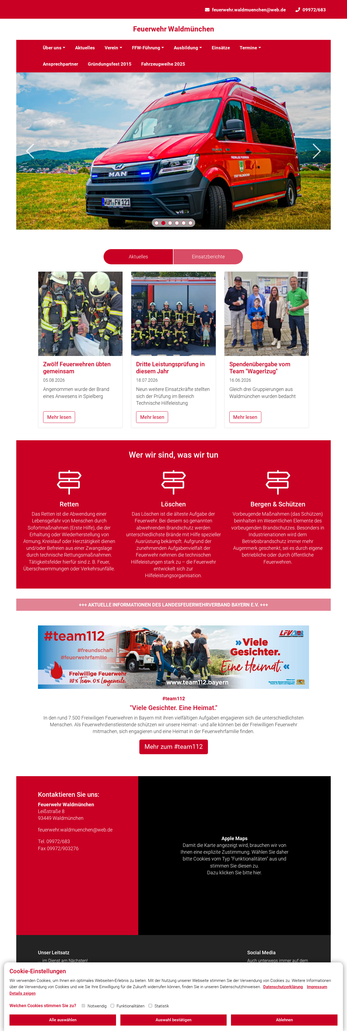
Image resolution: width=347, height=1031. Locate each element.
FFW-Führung (146, 47)
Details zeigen (22, 993)
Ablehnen (284, 1019)
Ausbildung (186, 47)
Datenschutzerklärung (283, 986)
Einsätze (221, 47)
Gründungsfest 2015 (109, 64)
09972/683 (314, 9)
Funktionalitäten (130, 1006)
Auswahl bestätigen (173, 1019)
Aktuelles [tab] (138, 256)
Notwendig (97, 1006)
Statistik (162, 1006)
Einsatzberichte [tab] (208, 256)
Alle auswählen (62, 1019)
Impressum (317, 986)
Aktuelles (85, 47)
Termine (248, 47)
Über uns (52, 47)
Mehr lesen (59, 417)
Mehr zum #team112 (173, 746)
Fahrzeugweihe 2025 (163, 64)
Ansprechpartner (60, 64)
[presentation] (30, 151)
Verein (111, 47)
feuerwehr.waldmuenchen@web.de (249, 9)
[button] (157, 223)
